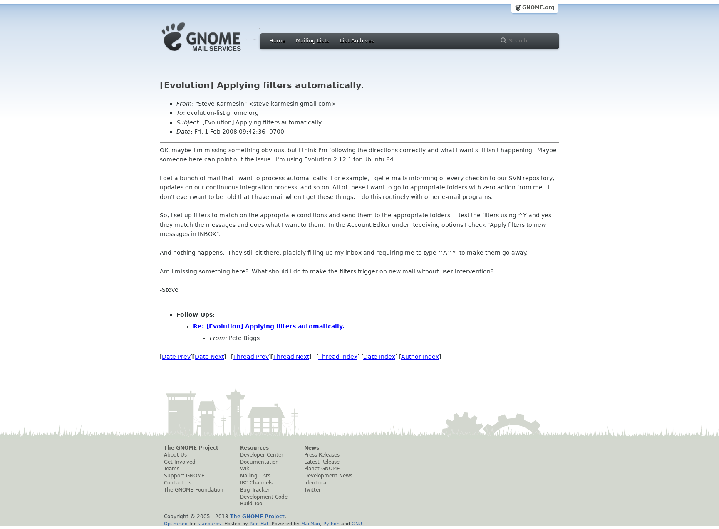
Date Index (379, 356)
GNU (357, 523)
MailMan (310, 523)
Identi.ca (315, 483)
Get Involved (180, 462)
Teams (171, 469)
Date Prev (176, 356)
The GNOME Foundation (193, 490)
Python (331, 523)
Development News (328, 476)
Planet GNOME (322, 469)
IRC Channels (256, 483)
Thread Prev (251, 356)
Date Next (209, 356)
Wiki (245, 469)
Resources (254, 448)
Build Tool (251, 504)
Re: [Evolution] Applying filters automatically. (269, 326)
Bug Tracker (255, 490)
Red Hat (259, 523)
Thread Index (337, 356)
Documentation (259, 462)
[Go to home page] (214, 53)
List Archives (357, 40)
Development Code (264, 497)
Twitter (312, 490)
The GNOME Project (191, 448)
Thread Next (291, 356)
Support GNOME (184, 476)
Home (277, 40)
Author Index (420, 356)
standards (209, 523)
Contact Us (177, 483)
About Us (175, 455)
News (311, 448)
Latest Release (322, 462)
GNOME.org (538, 7)
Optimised (176, 523)
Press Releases (322, 455)
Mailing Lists (313, 40)
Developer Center (261, 455)
